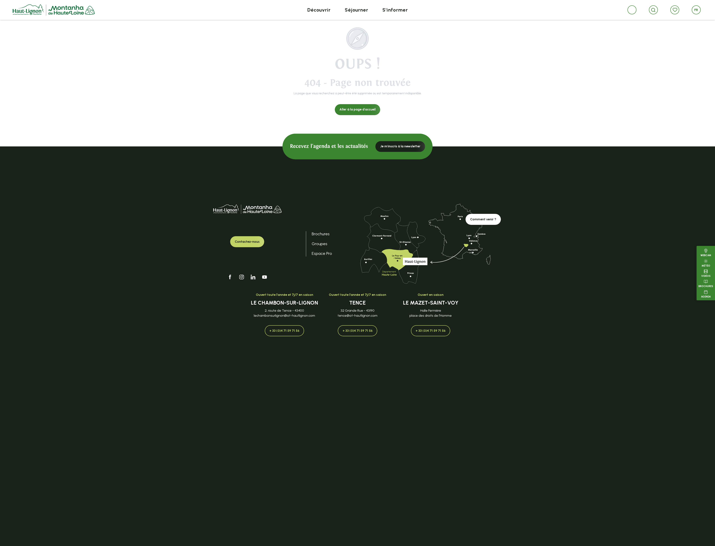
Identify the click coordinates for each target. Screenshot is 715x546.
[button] (653, 10)
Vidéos (706, 276)
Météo (706, 265)
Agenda (706, 296)
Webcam (705, 255)
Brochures (705, 286)
